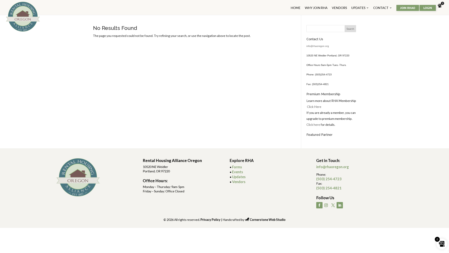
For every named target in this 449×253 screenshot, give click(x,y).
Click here (313, 124)
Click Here (314, 107)
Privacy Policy (210, 220)
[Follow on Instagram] (326, 205)
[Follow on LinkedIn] (340, 205)
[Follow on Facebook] (319, 205)
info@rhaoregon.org (317, 46)
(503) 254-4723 (328, 179)
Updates (239, 177)
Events (237, 172)
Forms (237, 167)
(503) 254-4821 (328, 188)
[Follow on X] (333, 205)
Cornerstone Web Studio (268, 220)
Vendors (238, 182)
